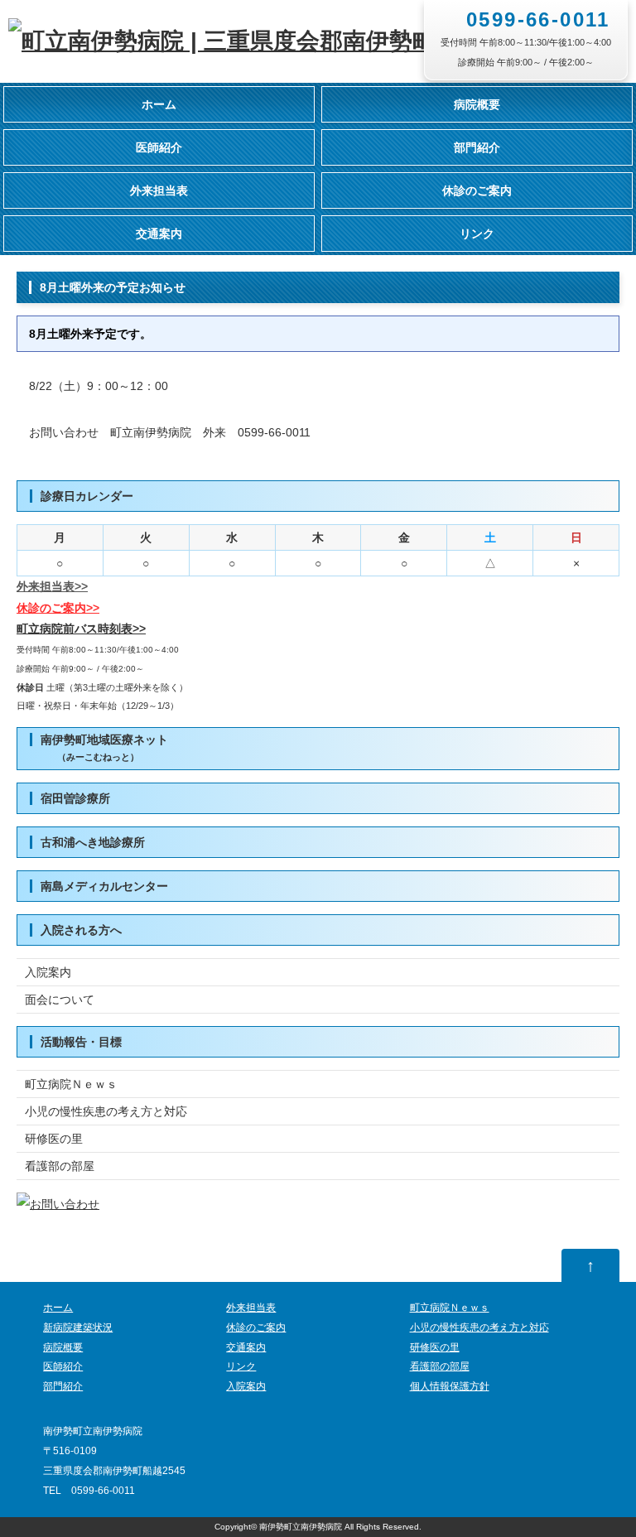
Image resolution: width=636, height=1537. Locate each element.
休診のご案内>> (58, 607)
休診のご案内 (477, 190)
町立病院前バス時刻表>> (81, 628)
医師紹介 (159, 147)
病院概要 (477, 104)
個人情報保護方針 (449, 1386)
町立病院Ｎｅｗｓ (71, 1084)
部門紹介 (477, 147)
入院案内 (48, 972)
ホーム (159, 104)
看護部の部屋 (59, 1166)
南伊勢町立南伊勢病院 (300, 1526)
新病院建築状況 (78, 1327)
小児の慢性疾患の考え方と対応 (106, 1111)
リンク (477, 233)
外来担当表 (159, 190)
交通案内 (159, 233)
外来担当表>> (52, 586)
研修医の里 (54, 1138)
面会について (59, 999)
